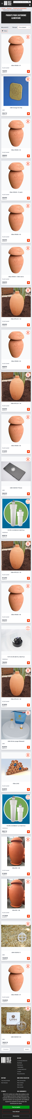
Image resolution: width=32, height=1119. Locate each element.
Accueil (3, 8)
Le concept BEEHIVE (22, 1060)
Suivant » (27, 1049)
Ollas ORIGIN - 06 (16, 614)
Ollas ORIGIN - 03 (16, 234)
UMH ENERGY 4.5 (16, 1037)
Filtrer (5, 31)
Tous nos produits (5, 1080)
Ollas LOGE (16, 783)
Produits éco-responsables (20, 8)
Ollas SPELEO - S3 (16, 319)
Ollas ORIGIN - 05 (16, 445)
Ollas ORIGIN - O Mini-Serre (16, 276)
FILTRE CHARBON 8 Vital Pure (16, 530)
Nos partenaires (21, 1073)
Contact (19, 1071)
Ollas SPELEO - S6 (16, 699)
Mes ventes (20, 1085)
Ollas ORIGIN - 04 (16, 361)
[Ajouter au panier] (28, 71)
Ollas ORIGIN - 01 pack (16, 192)
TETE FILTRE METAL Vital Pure (16, 657)
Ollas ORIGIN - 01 (16, 65)
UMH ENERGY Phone (16, 488)
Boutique (9, 8)
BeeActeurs (20, 1065)
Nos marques (4, 1082)
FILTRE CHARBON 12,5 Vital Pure (16, 826)
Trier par (14, 27)
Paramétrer (16, 1116)
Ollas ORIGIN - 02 (16, 150)
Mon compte (20, 1087)
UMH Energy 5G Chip (16, 107)
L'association (20, 1067)
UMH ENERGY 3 (16, 952)
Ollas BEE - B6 (16, 910)
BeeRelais (19, 1062)
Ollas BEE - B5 (16, 868)
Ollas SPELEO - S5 (16, 572)
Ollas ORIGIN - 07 (16, 994)
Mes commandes (21, 1080)
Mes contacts (20, 1082)
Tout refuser (16, 1111)
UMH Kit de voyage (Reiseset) (16, 741)
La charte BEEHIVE (21, 1069)
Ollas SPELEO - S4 (16, 403)
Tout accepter (16, 1107)
